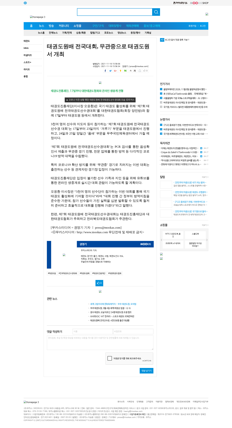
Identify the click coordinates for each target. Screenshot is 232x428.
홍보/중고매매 (152, 25)
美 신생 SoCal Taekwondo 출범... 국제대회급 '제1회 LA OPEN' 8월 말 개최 (184, 94)
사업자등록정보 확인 (138, 414)
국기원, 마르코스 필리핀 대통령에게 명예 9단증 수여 (184, 107)
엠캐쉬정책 (169, 402)
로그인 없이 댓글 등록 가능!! (177, 40)
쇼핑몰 (77, 25)
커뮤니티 (64, 25)
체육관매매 (132, 25)
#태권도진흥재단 (98, 273)
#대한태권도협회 (114, 273)
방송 (51, 25)
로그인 (203, 26)
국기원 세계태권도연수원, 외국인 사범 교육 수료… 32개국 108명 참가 (184, 134)
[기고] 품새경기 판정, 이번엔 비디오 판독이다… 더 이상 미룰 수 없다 (184, 125)
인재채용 (140, 402)
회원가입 (192, 26)
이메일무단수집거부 (200, 402)
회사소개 (121, 402)
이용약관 (159, 402)
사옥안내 (130, 402)
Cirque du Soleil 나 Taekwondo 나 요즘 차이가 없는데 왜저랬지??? (178, 152)
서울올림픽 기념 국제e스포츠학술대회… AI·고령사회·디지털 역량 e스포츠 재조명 (184, 98)
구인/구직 (98, 25)
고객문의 (149, 402)
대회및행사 (115, 25)
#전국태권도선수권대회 (68, 273)
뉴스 (41, 25)
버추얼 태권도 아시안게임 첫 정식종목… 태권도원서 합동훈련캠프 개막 (184, 102)
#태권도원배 (84, 273)
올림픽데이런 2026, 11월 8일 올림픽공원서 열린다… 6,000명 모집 (184, 89)
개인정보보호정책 (183, 402)
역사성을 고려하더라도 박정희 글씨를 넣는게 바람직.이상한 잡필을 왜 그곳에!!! (180, 160)
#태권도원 (52, 273)
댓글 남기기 (147, 371)
